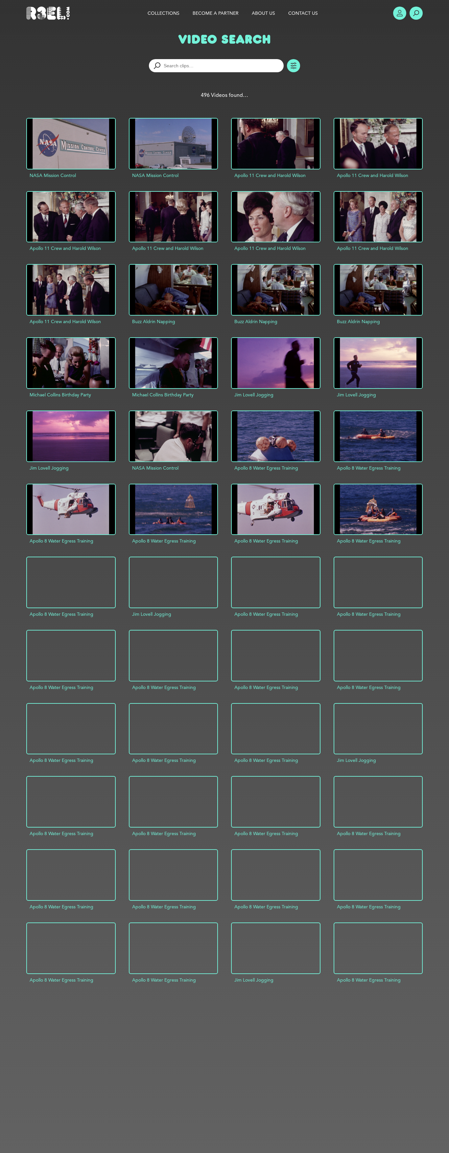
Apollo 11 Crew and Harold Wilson (270, 175)
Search (416, 13)
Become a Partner (216, 13)
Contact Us (303, 13)
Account (399, 13)
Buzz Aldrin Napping (153, 321)
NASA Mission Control (53, 175)
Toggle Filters (293, 65)
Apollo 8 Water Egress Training (266, 468)
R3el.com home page (49, 13)
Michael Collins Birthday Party (60, 394)
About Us (263, 13)
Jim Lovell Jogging (253, 394)
